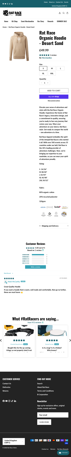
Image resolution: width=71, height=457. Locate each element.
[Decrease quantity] (41, 83)
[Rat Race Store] (12, 13)
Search (39, 383)
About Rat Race (43, 387)
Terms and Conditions (45, 391)
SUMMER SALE (62, 21)
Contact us (45, 449)
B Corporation (42, 394)
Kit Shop (14, 21)
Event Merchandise (27, 21)
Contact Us (59, 2)
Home (46, 2)
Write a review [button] (35, 267)
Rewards (50, 21)
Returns (5, 391)
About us (52, 2)
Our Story (40, 21)
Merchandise (47, 58)
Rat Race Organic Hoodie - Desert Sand (21, 27)
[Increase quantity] (48, 83)
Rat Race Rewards (62, 449)
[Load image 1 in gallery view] (19, 46)
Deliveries (6, 387)
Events (66, 2)
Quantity (42, 79)
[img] (9, 278)
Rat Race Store (12, 447)
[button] (44, 55)
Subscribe (44, 422)
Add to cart (53, 91)
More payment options (54, 100)
